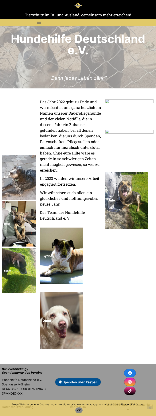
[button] (39, 22)
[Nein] (150, 407)
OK (79, 410)
